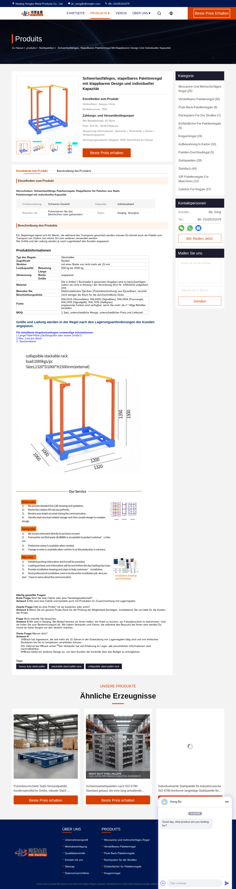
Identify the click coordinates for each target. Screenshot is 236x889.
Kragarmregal (112, 873)
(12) (193, 179)
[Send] (227, 883)
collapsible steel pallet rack (103, 666)
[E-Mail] (198, 228)
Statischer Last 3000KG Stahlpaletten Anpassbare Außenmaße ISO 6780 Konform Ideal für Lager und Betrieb (187, 789)
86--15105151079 (118, 3)
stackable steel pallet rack (66, 666)
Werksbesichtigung (76, 846)
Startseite (75, 13)
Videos (121, 13)
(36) (199, 99)
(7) (199, 115)
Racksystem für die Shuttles (120, 859)
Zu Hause (17, 47)
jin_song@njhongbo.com (85, 3)
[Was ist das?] (190, 228)
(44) (187, 168)
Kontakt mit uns (74, 859)
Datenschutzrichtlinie (77, 873)
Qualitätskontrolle (75, 853)
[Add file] (163, 883)
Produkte (98, 13)
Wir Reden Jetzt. (200, 239)
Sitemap (69, 866)
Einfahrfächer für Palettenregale (122, 866)
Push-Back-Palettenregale (119, 853)
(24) (190, 136)
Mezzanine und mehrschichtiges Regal (126, 839)
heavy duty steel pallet (32, 666)
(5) (199, 126)
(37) (194, 189)
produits (31, 47)
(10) (197, 144)
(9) (197, 107)
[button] (75, 147)
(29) (190, 160)
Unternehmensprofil (76, 839)
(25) (199, 89)
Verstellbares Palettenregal (120, 846)
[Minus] (227, 802)
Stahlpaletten (46, 47)
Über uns (140, 13)
